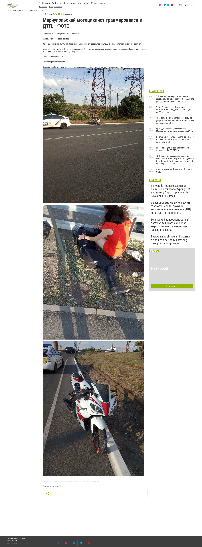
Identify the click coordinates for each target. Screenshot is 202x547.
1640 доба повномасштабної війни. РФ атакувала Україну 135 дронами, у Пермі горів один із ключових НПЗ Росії (171, 191)
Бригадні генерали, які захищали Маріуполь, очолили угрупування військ (174, 129)
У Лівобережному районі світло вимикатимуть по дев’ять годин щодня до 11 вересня (174, 109)
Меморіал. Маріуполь (77, 3)
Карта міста (100, 3)
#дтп (61, 486)
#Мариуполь (47, 486)
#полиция (55, 486)
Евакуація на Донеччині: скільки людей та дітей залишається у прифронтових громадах (170, 240)
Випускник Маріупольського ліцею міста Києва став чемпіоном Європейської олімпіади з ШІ (175, 139)
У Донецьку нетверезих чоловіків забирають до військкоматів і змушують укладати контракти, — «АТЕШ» (175, 99)
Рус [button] (180, 5)
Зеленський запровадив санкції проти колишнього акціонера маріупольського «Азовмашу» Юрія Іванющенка (170, 225)
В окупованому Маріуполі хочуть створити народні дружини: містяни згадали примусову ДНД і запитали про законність (171, 208)
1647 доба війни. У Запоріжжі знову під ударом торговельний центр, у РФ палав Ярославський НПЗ (175, 120)
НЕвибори (159, 268)
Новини (46, 3)
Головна (9, 10)
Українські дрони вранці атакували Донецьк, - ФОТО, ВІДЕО (172, 149)
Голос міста (43, 7)
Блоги (58, 3)
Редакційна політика (55, 7)
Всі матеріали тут (172, 286)
